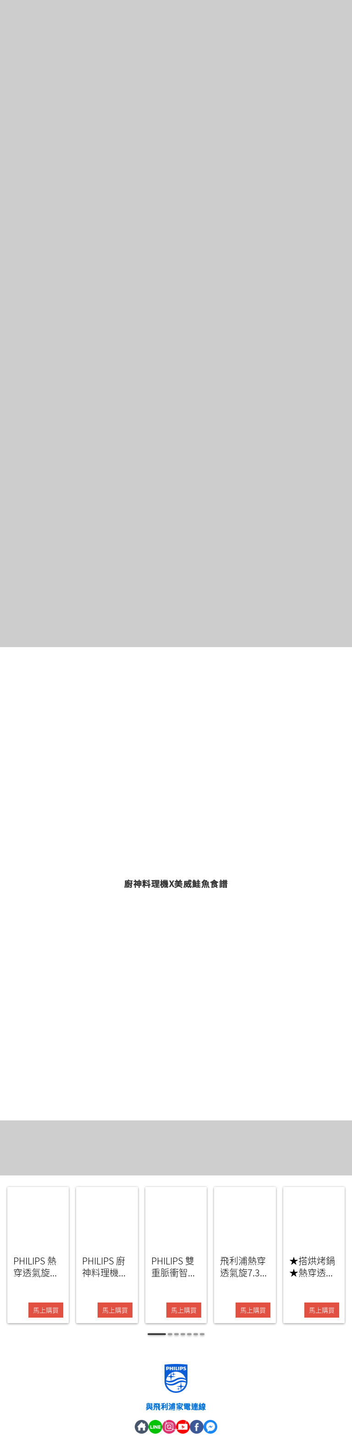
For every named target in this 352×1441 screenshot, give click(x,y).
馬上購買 (46, 1309)
